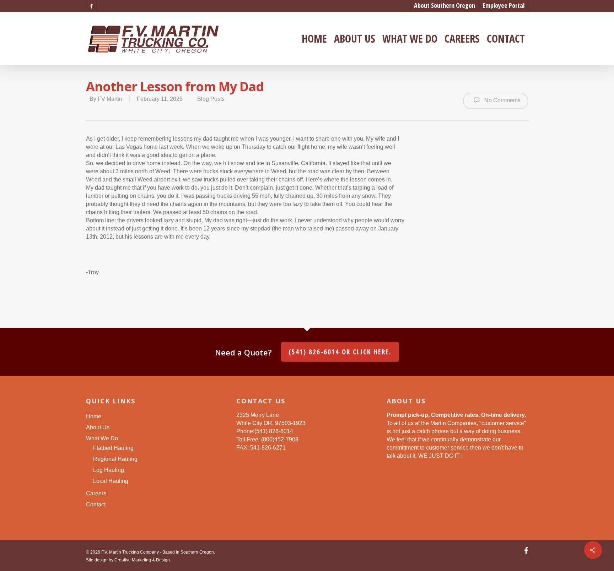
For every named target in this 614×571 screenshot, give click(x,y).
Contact (506, 39)
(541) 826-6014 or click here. (340, 352)
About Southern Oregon (444, 5)
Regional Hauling (115, 459)
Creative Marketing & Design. (142, 560)
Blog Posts (211, 99)
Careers (462, 39)
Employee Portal (503, 5)
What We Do (409, 39)
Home (314, 39)
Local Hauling (110, 481)
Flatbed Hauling (113, 448)
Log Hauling (108, 470)
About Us (354, 39)
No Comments (502, 100)
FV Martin (110, 99)
